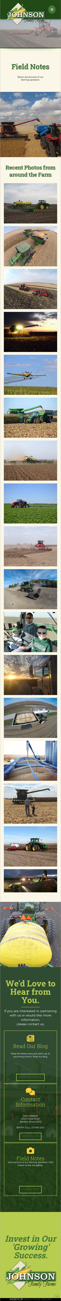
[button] (52, 9)
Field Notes (30, 1189)
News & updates (30, 1077)
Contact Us (30, 1136)
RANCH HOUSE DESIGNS (37, 1299)
